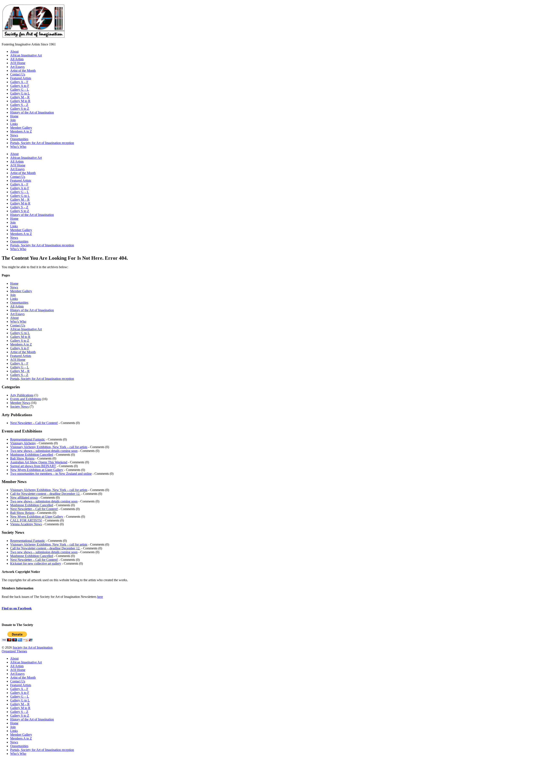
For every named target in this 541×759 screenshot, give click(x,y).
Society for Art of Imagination (33, 647)
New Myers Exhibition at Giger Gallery (36, 470)
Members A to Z (21, 131)
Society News (19, 406)
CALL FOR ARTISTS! (26, 520)
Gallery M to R (20, 101)
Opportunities (19, 139)
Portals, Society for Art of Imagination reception (42, 143)
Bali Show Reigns (22, 458)
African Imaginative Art (26, 55)
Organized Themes (14, 651)
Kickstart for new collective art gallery (35, 563)
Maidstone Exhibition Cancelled (31, 454)
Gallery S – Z (19, 105)
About (14, 51)
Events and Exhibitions (25, 399)
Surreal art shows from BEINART (33, 466)
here (100, 596)
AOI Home (17, 63)
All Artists (17, 59)
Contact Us (17, 74)
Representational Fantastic (27, 439)
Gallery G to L (20, 93)
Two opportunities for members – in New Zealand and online (51, 473)
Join (13, 120)
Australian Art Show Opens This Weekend (38, 462)
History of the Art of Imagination (32, 112)
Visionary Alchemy (23, 443)
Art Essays (17, 67)
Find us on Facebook (17, 608)
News (14, 135)
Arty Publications (21, 395)
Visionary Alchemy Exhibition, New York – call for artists (48, 447)
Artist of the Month (23, 70)
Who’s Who (18, 146)
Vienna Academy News (26, 524)
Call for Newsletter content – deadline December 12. (45, 493)
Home (14, 116)
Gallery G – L (19, 89)
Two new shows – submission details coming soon (44, 451)
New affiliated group (24, 497)
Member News (20, 403)
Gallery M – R (20, 97)
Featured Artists (20, 78)
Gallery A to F (19, 86)
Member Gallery (21, 127)
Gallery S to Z (19, 108)
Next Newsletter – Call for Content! (34, 423)
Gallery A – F (19, 82)
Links (14, 124)
